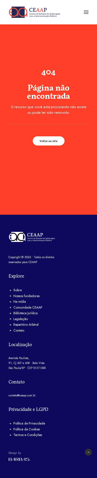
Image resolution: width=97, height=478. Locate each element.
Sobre (17, 290)
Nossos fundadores (26, 296)
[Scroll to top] (88, 452)
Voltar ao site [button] (48, 140)
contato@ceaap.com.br (22, 395)
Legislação (20, 319)
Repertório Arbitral (26, 324)
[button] (86, 12)
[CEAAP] (34, 12)
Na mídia (19, 301)
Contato (18, 330)
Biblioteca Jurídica (25, 313)
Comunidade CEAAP (27, 307)
